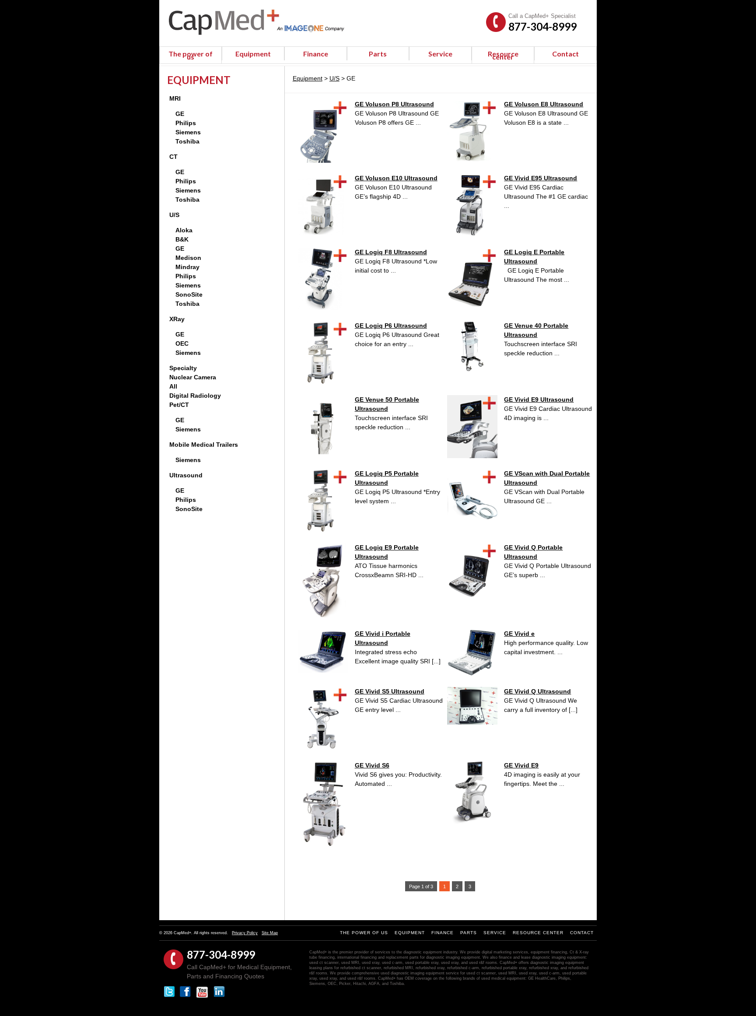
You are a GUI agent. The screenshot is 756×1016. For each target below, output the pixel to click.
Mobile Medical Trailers (203, 444)
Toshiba (187, 141)
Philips (185, 122)
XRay (177, 318)
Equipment (253, 53)
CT (173, 156)
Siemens (188, 132)
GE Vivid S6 (372, 765)
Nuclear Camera (192, 377)
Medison (188, 257)
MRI (175, 98)
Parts (378, 53)
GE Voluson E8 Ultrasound (543, 104)
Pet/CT (179, 404)
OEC (182, 343)
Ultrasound (186, 475)
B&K (182, 239)
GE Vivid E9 (521, 765)
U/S (174, 214)
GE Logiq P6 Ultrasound (391, 325)
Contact (565, 53)
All (173, 386)
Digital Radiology (195, 395)
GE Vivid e (519, 633)
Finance (315, 53)
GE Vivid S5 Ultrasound (389, 691)
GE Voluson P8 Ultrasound (394, 104)
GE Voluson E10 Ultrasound (396, 178)
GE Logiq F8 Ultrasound (391, 252)
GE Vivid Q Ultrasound (537, 691)
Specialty (183, 367)
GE (179, 113)
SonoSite (189, 294)
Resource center (503, 55)
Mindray (187, 266)
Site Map (270, 933)
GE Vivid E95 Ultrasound (540, 178)
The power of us (190, 55)
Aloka (183, 230)
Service (440, 53)
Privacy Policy (245, 933)
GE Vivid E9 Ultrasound (539, 399)
